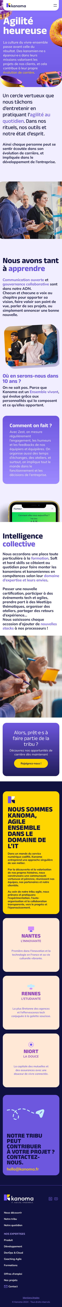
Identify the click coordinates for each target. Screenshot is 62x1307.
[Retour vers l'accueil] (16, 5)
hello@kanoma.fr (23, 1169)
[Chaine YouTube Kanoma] (56, 1199)
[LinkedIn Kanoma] (50, 1199)
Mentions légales (31, 1297)
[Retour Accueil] (18, 1198)
